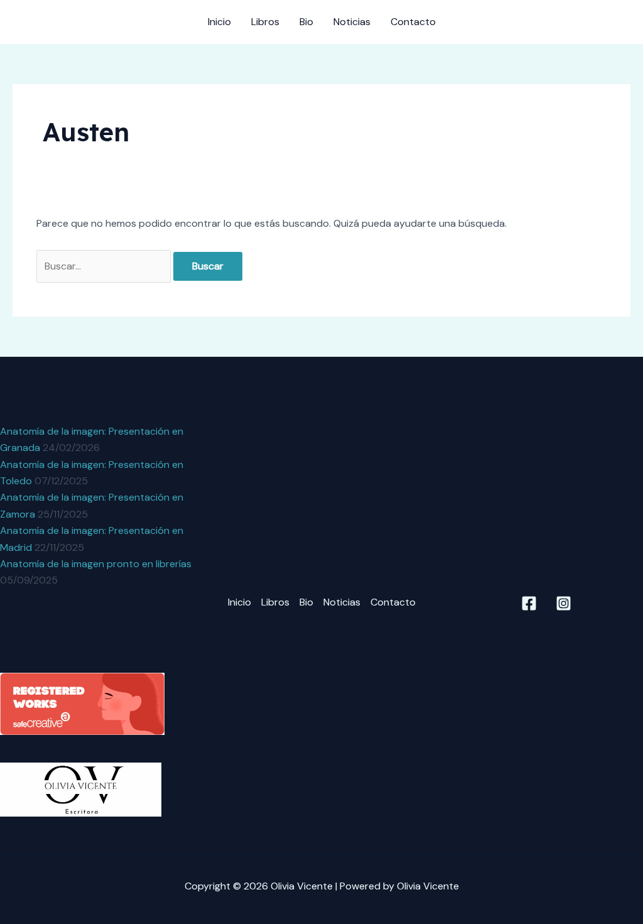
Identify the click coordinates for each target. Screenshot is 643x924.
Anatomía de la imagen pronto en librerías (96, 563)
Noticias (351, 21)
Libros (265, 21)
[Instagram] (563, 603)
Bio (306, 21)
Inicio (219, 21)
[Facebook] (529, 603)
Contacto (413, 21)
